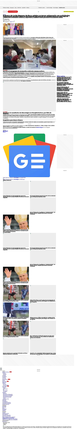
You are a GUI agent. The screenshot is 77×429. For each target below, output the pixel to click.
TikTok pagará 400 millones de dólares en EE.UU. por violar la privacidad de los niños (64, 100)
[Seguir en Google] (3, 36)
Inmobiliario (4, 401)
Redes (3, 380)
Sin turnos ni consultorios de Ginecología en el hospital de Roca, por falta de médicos (27, 113)
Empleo (4, 412)
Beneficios (4, 421)
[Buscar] (6, 11)
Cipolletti (24, 7)
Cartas (4, 398)
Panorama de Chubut (7, 396)
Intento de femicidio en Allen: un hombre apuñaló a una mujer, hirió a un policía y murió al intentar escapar (16, 318)
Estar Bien (5, 386)
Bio (3, 389)
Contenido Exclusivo (6, 402)
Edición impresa (5, 404)
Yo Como (4, 391)
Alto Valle (4, 407)
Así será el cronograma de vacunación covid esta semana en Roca (23, 71)
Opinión (4, 392)
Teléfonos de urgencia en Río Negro (9, 418)
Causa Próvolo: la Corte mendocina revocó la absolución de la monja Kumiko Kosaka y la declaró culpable (64, 79)
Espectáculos (5, 385)
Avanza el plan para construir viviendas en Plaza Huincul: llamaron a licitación (15, 354)
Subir (4, 424)
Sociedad (4, 387)
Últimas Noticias (6, 372)
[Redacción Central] (3, 18)
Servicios (4, 378)
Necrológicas (55, 7)
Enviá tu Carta (6, 398)
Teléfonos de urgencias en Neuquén (9, 419)
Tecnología (5, 390)
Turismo (4, 377)
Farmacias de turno (6, 416)
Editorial (4, 393)
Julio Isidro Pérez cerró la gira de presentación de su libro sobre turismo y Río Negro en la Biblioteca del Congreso (42, 301)
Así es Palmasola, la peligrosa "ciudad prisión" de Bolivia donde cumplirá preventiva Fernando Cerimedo (42, 213)
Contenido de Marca (6, 403)
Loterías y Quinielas (6, 415)
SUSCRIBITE (69, 11)
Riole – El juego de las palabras (8, 417)
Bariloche (19, 7)
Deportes (4, 382)
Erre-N (4, 384)
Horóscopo (5, 388)
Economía (4, 376)
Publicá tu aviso (5, 413)
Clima (4, 388)
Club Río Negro (49, 7)
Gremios (4, 373)
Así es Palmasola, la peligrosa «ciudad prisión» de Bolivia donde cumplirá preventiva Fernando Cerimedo (65, 88)
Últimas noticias (6, 7)
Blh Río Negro (40, 127)
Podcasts (4, 400)
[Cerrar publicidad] (1, 368)
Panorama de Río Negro (8, 395)
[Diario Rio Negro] (3, 425)
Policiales (4, 399)
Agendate (5, 381)
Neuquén (12, 7)
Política (4, 373)
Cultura (3, 383)
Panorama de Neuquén (8, 394)
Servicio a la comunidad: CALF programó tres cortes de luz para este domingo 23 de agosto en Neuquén (43, 354)
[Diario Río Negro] (38, 11)
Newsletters (6, 379)
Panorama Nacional (7, 397)
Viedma (27, 7)
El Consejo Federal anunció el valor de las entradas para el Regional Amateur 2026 (65, 84)
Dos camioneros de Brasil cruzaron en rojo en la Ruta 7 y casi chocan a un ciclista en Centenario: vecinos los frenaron (42, 336)
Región (4, 14)
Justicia (4, 374)
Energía (4, 375)
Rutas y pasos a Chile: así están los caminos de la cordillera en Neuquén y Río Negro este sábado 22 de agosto (42, 318)
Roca (16, 7)
